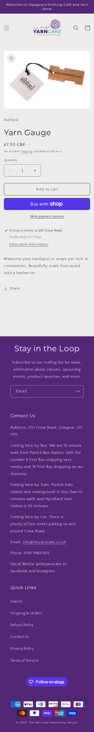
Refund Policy (22, 625)
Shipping (26, 151)
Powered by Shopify (63, 722)
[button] (6, 28)
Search (16, 601)
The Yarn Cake (39, 722)
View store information (28, 244)
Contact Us (19, 637)
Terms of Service (24, 661)
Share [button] (15, 288)
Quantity (10, 160)
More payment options (47, 216)
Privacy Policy (22, 648)
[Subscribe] (77, 391)
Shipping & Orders (26, 613)
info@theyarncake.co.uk (44, 542)
